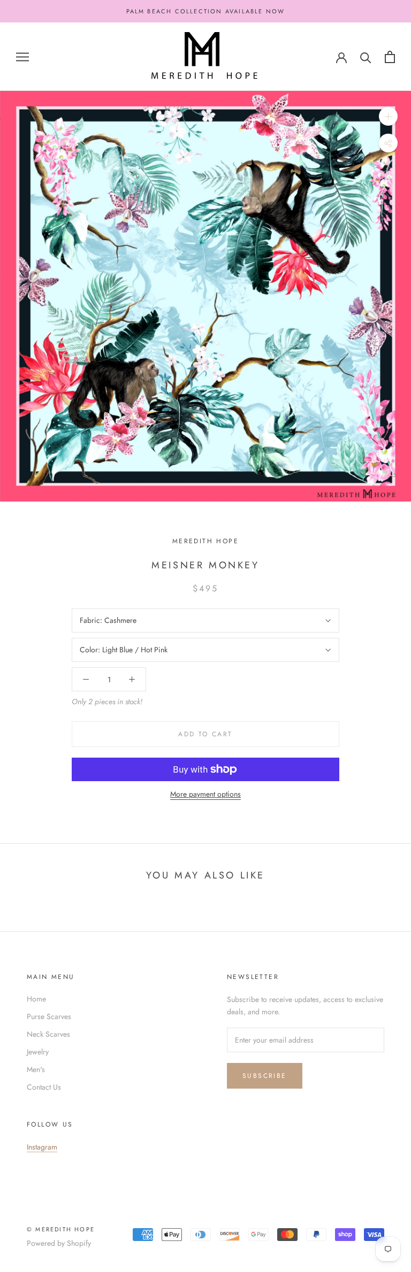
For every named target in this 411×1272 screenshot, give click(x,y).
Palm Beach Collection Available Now (205, 11)
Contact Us (44, 1087)
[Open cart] (390, 57)
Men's (36, 1069)
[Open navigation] (22, 56)
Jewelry (38, 1051)
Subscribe (264, 1076)
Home (36, 998)
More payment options (205, 794)
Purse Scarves (49, 1016)
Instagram (42, 1147)
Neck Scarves (48, 1034)
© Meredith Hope (61, 1229)
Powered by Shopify (59, 1243)
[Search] (365, 57)
